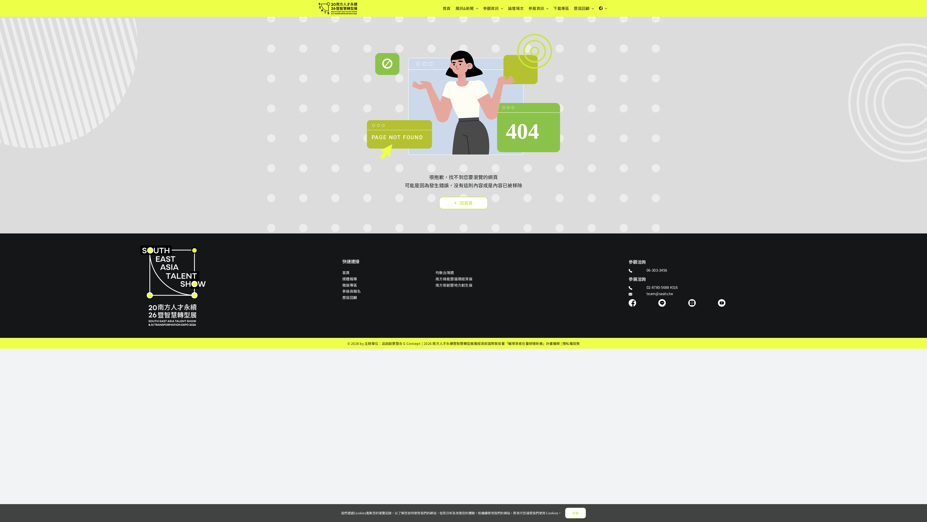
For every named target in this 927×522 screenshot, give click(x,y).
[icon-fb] (632, 301)
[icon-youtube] (721, 301)
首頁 (346, 272)
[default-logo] (338, 4)
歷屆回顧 (349, 297)
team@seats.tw (659, 293)
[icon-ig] (692, 301)
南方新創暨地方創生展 (453, 285)
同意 (575, 513)
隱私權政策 (571, 343)
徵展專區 (349, 285)
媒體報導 (349, 278)
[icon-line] (662, 301)
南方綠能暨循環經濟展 (453, 278)
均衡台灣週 (444, 272)
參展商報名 (351, 291)
